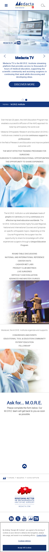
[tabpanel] (24, 53)
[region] (24, 537)
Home (5, 104)
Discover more (24, 84)
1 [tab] (23, 100)
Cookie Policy (41, 535)
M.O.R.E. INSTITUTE (33, 478)
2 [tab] (26, 100)
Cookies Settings (24, 541)
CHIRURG (11, 478)
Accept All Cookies (24, 548)
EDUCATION (20, 478)
